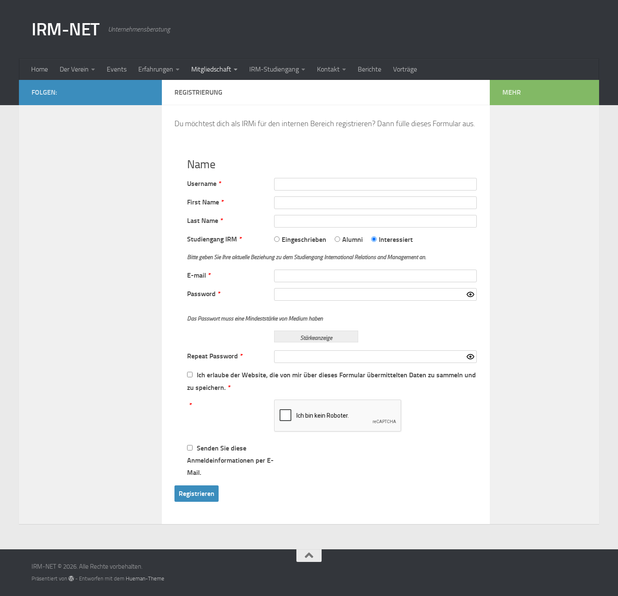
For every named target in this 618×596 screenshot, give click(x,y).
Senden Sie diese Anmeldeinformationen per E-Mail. (230, 460)
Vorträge (405, 69)
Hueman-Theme (145, 578)
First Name (205, 202)
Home (39, 69)
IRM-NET (66, 29)
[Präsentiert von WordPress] (71, 578)
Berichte (369, 69)
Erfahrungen (155, 69)
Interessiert (396, 240)
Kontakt (328, 69)
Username (204, 184)
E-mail (199, 275)
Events (117, 69)
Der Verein (74, 69)
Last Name (205, 221)
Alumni (352, 240)
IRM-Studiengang (274, 69)
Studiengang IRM (214, 239)
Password (204, 294)
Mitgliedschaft (211, 69)
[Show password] (470, 294)
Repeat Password (215, 356)
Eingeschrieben (304, 240)
